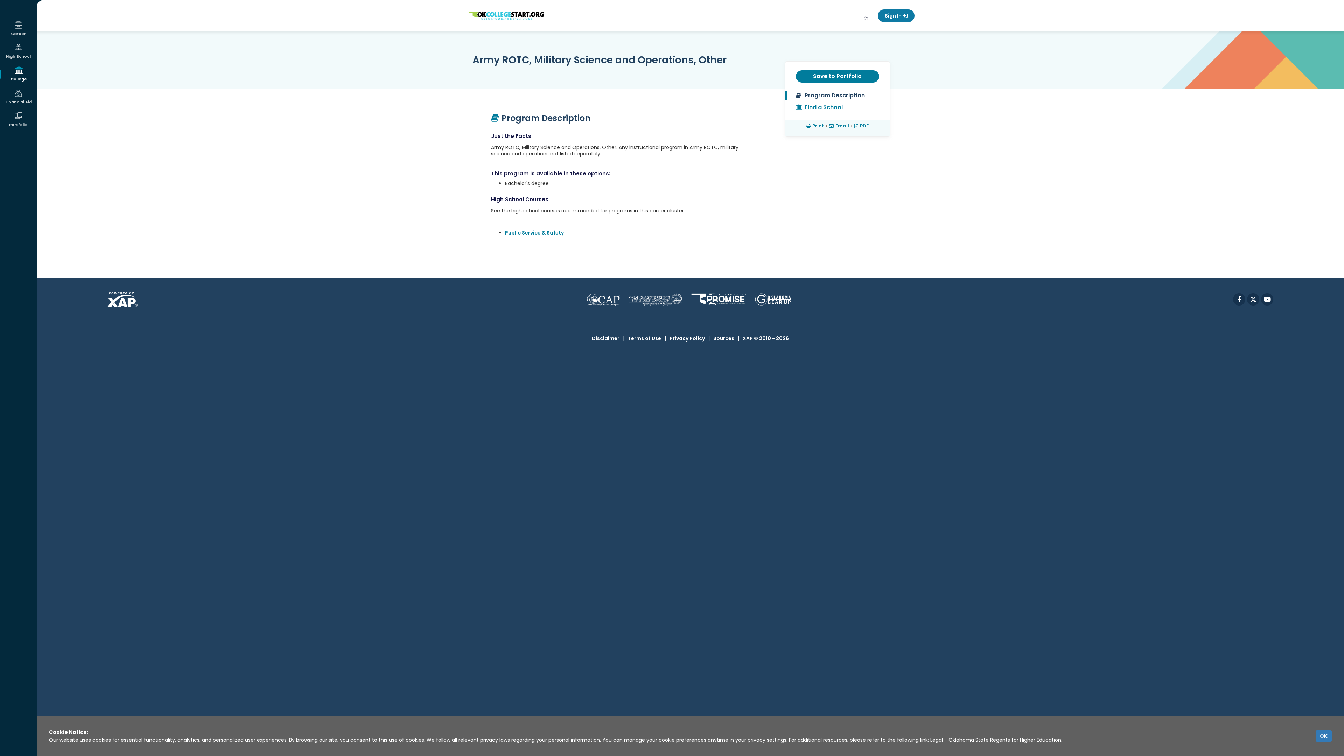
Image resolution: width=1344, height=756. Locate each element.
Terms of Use (644, 338)
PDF (864, 125)
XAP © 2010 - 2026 (766, 338)
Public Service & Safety (534, 232)
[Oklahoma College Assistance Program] (603, 299)
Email (842, 125)
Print (818, 125)
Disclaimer (606, 338)
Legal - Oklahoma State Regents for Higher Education (995, 739)
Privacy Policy (687, 338)
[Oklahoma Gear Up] (773, 299)
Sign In (894, 15)
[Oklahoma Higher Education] (655, 299)
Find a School (824, 107)
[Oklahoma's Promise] (718, 299)
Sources (723, 338)
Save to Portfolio (837, 76)
